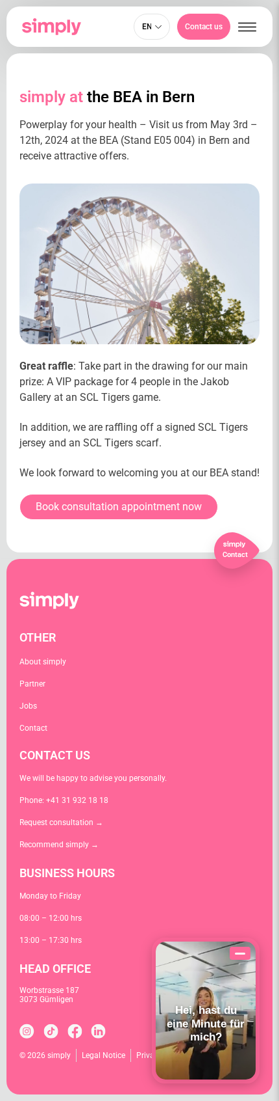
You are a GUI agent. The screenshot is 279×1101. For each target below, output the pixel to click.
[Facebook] (74, 1031)
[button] (247, 27)
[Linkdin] (98, 1031)
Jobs (28, 706)
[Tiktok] (50, 1031)
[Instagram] (26, 1031)
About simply (42, 661)
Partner (32, 683)
